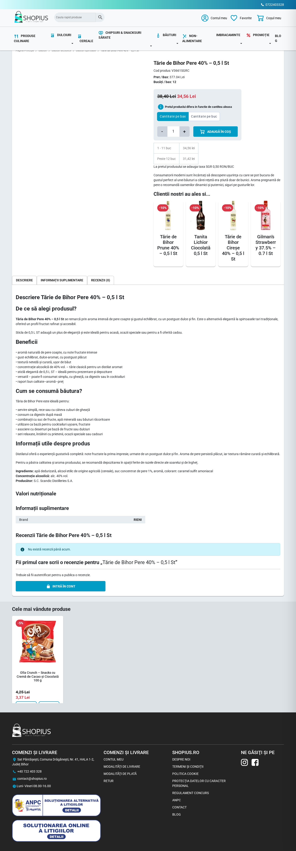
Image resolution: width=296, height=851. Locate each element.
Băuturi (43, 50)
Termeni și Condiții (188, 766)
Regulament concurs (190, 793)
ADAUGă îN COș (219, 132)
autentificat (42, 575)
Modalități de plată (120, 774)
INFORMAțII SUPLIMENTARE (62, 280)
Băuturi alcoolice (61, 50)
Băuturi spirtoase (86, 50)
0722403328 (274, 4)
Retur (109, 781)
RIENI (138, 520)
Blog (278, 38)
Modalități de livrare (122, 766)
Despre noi (181, 759)
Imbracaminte (228, 35)
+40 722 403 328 (29, 771)
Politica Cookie (185, 774)
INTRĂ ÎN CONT (63, 586)
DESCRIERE (24, 280)
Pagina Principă (25, 50)
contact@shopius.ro (32, 778)
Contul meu (113, 759)
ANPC (176, 800)
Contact (179, 807)
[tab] (24, 280)
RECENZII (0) (100, 280)
